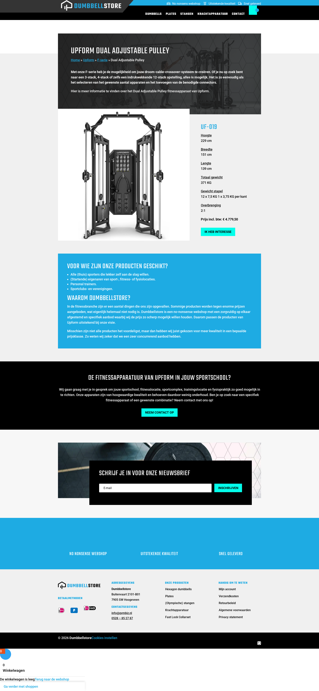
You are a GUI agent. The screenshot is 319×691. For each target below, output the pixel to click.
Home (75, 60)
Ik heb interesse (218, 232)
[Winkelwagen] (253, 10)
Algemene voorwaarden (235, 610)
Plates (171, 14)
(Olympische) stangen (179, 603)
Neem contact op (159, 412)
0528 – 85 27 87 (122, 618)
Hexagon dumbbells (178, 589)
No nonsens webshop (186, 3)
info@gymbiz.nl (122, 613)
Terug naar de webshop (52, 679)
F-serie (102, 60)
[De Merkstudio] (259, 643)
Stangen (186, 14)
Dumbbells (153, 14)
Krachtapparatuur (213, 14)
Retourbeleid (227, 603)
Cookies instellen (104, 638)
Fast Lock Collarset (178, 617)
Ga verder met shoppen (21, 686)
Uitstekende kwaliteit (222, 3)
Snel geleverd (252, 3)
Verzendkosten (229, 596)
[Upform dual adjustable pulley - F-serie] (124, 239)
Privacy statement (231, 617)
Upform (88, 60)
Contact (238, 14)
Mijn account (227, 589)
